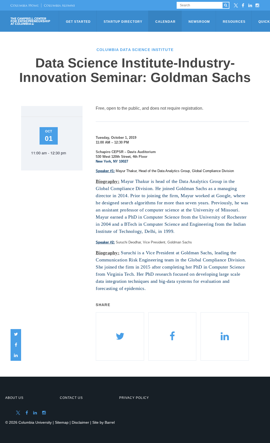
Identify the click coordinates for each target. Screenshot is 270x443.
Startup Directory (123, 22)
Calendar (165, 22)
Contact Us (71, 397)
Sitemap (62, 422)
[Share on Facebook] (16, 345)
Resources (234, 22)
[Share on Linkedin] (224, 336)
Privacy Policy (134, 397)
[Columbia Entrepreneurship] (35, 21)
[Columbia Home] (24, 5)
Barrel (110, 422)
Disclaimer (80, 422)
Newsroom (199, 22)
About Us (14, 397)
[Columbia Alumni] (58, 5)
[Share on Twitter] (16, 334)
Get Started (78, 22)
